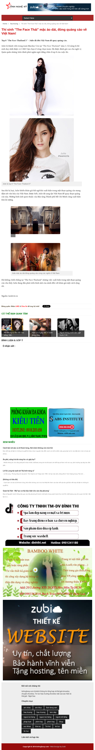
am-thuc (38, 708)
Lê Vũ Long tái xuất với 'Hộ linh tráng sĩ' (18, 471)
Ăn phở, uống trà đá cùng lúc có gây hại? (19, 459)
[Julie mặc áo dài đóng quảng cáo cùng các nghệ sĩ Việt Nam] (42, 257)
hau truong (28, 712)
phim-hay (51, 722)
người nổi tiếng (61, 717)
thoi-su (38, 726)
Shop (61, 722)
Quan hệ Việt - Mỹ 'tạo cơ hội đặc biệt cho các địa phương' (26, 491)
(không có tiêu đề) (10, 479)
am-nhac (27, 708)
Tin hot (48, 726)
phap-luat (27, 722)
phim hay (39, 722)
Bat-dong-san (51, 708)
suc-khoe (27, 726)
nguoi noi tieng (29, 717)
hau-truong (41, 712)
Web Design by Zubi (58, 747)
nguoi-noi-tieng (45, 717)
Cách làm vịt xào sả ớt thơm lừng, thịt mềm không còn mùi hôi (28, 448)
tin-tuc (26, 731)
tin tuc (57, 726)
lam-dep (53, 712)
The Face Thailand (51, 46)
